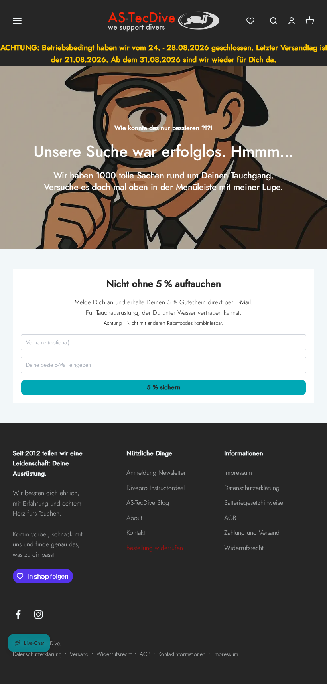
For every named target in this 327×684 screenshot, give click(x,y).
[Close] (248, 283)
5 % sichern (164, 398)
